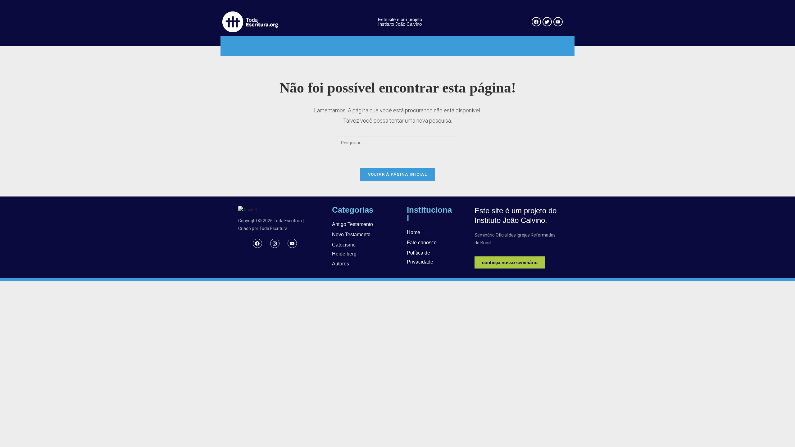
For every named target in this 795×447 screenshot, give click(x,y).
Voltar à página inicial (397, 174)
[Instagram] (274, 243)
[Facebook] (257, 243)
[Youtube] (292, 243)
